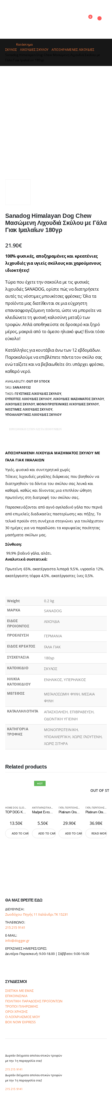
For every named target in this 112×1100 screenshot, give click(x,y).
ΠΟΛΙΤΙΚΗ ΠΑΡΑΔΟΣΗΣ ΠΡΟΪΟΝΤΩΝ (34, 1001)
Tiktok (29, 968)
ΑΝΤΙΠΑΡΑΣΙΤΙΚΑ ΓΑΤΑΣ (45, 807)
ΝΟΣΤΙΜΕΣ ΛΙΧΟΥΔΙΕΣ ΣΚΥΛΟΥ (28, 409)
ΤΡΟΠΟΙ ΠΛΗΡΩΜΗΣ (21, 1006)
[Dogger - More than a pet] (44, 19)
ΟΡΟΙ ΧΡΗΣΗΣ (16, 1011)
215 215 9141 (15, 927)
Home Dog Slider (16, 807)
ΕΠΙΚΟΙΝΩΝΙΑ (16, 996)
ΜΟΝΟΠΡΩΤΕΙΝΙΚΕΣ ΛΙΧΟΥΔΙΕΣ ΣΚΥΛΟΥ (67, 404)
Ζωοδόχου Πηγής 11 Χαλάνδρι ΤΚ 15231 (36, 914)
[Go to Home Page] (7, 44)
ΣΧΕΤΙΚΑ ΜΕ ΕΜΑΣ (19, 990)
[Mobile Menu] (10, 19)
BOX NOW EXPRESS (20, 1022)
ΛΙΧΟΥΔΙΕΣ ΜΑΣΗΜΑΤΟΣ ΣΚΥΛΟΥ (78, 399)
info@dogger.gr (17, 940)
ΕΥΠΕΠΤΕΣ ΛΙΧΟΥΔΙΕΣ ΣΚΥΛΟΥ (28, 399)
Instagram (19, 968)
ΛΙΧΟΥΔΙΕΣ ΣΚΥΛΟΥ (20, 404)
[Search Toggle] (77, 19)
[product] (16, 789)
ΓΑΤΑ (61, 807)
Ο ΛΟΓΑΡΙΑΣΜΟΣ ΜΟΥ (22, 1017)
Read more (99, 833)
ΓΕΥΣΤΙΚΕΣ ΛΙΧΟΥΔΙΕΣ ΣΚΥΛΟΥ (38, 393)
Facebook (10, 968)
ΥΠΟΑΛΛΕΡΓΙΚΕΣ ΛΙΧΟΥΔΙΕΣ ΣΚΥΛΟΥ (33, 414)
